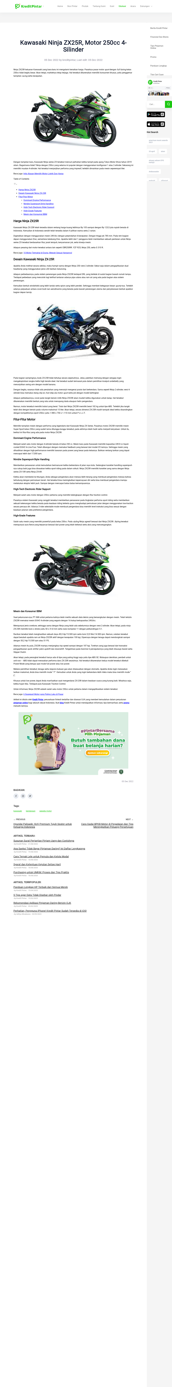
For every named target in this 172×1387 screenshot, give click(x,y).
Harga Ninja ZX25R (27, 190)
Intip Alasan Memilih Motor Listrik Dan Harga (43, 173)
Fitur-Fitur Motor (26, 197)
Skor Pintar (72, 6)
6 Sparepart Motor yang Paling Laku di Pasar (43, 694)
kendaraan (30, 811)
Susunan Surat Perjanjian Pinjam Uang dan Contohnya (43, 840)
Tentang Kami (99, 6)
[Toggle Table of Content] (15, 184)
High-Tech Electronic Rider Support (39, 207)
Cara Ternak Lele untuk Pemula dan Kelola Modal (41, 856)
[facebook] (16, 798)
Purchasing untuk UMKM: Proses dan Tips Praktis (41, 872)
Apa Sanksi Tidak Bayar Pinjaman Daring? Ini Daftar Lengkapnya (49, 848)
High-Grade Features (33, 211)
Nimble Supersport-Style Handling (39, 204)
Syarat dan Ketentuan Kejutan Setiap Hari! (37, 864)
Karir (112, 6)
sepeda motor (45, 811)
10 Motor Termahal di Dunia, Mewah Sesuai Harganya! (47, 253)
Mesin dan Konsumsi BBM (35, 214)
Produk (85, 6)
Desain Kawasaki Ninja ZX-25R (32, 193)
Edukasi (122, 6)
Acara (133, 6)
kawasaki (17, 811)
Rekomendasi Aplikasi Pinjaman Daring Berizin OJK (42, 902)
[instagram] (23, 798)
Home (60, 6)
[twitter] (30, 798)
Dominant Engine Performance (37, 200)
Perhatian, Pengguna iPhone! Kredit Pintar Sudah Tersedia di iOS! (50, 910)
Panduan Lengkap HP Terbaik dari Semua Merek (40, 887)
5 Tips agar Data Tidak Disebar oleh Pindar (37, 894)
